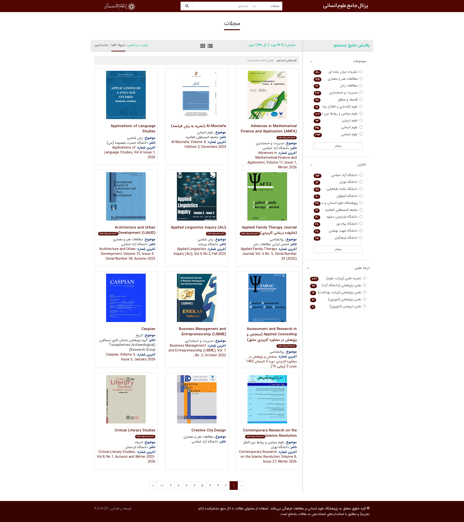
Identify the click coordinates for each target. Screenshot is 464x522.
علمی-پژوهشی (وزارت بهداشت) (337, 292)
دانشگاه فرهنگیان (336, 238)
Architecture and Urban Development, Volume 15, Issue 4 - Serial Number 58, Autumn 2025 (127, 253)
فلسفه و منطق (336, 99)
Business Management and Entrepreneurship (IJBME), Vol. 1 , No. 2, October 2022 (197, 350)
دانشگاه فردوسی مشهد (336, 217)
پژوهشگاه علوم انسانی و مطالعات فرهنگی (336, 203)
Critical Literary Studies (135, 433)
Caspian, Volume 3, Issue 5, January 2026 (130, 357)
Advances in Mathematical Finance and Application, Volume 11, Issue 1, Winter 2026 (272, 160)
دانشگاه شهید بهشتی (336, 231)
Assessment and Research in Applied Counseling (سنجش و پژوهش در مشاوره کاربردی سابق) (272, 336)
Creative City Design (208, 430)
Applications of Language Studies (133, 129)
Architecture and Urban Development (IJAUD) (127, 230)
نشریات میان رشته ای (336, 72)
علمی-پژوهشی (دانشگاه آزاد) (337, 285)
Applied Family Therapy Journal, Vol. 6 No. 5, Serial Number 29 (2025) (269, 253)
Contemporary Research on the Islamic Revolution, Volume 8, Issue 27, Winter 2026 (268, 456)
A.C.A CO (101, 508)
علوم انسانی (336, 127)
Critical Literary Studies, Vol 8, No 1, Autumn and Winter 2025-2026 (126, 456)
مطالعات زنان (336, 85)
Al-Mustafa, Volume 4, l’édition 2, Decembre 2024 (198, 144)
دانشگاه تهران (336, 182)
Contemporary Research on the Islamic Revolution (270, 433)
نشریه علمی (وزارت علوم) (337, 278)
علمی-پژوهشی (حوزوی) (337, 299)
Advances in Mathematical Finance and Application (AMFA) (269, 131)
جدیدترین (101, 45)
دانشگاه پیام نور (336, 224)
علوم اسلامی (336, 134)
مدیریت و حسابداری (336, 92)
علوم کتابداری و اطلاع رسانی (336, 106)
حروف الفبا (118, 45)
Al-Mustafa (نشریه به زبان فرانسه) (198, 126)
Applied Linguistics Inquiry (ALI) (198, 230)
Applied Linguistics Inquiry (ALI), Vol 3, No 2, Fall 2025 (200, 251)
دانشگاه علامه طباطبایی (336, 189)
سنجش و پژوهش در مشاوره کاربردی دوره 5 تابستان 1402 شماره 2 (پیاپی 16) (271, 361)
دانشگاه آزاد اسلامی (336, 175)
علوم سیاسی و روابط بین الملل (336, 113)
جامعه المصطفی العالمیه (336, 210)
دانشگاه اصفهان (336, 196)
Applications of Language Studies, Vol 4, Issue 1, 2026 (129, 152)
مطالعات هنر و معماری (336, 79)
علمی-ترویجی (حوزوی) (337, 306)
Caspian (148, 329)
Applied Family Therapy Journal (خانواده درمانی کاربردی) (269, 230)
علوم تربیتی (336, 120)
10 (162, 485)
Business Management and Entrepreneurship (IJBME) (202, 331)
